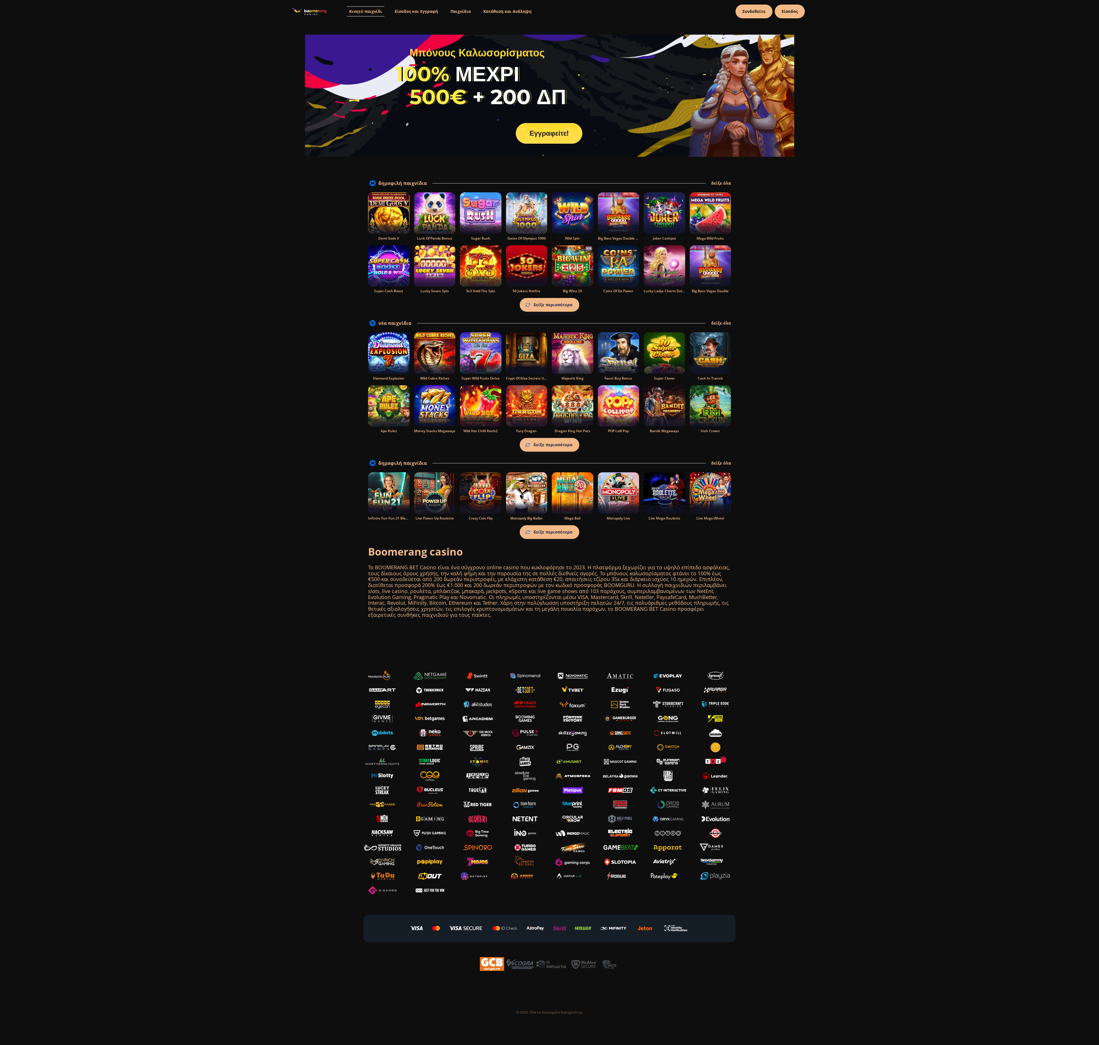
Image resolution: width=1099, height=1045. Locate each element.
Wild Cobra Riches (434, 378)
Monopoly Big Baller (526, 518)
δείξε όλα (721, 183)
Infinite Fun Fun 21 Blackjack (392, 518)
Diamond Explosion (388, 378)
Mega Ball (572, 518)
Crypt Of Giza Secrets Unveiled (531, 378)
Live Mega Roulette (664, 518)
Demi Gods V (388, 238)
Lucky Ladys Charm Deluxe (666, 291)
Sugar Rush (480, 238)
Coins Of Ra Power (618, 291)
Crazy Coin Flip (481, 518)
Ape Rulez (389, 430)
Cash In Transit (710, 378)
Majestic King (573, 378)
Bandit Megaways (664, 430)
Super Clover (664, 378)
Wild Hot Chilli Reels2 (480, 430)
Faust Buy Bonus (618, 378)
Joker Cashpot (664, 238)
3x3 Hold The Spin (480, 291)
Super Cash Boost (388, 291)
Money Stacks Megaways (434, 430)
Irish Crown (710, 430)
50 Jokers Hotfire (526, 291)
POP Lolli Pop (618, 430)
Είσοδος (790, 11)
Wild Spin (572, 238)
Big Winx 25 (572, 291)
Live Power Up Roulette (435, 518)
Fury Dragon (526, 430)
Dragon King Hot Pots (572, 430)
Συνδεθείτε (754, 11)
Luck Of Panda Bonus (434, 238)
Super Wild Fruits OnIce (480, 378)
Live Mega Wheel (710, 518)
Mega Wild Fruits (710, 238)
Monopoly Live (618, 518)
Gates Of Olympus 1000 (526, 238)
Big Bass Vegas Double (710, 291)
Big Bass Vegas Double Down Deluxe (628, 238)
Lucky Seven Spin (434, 291)
